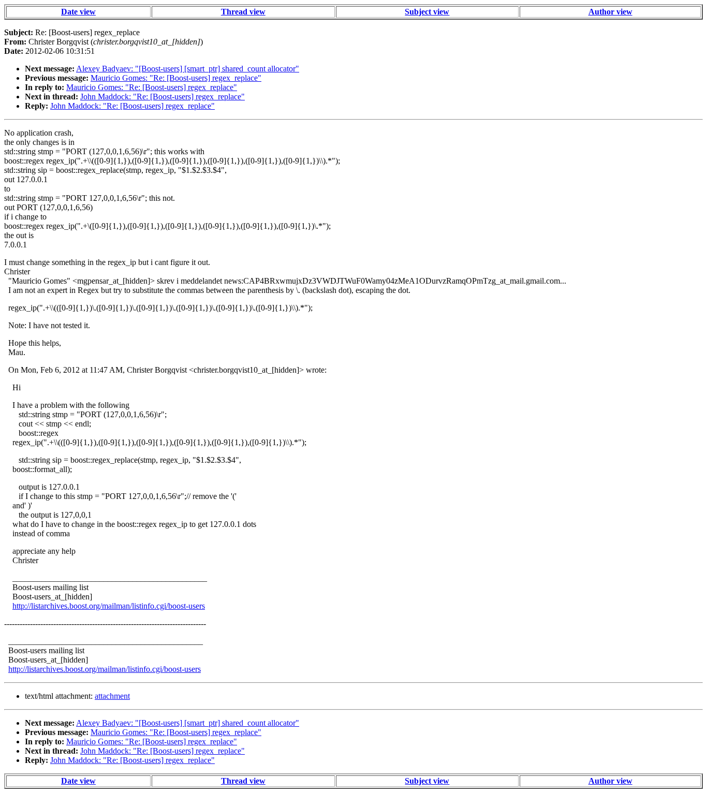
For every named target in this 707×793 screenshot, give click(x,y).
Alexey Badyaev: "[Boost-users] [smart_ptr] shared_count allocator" (187, 68)
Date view (78, 11)
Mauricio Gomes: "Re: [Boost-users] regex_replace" (176, 78)
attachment (112, 696)
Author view (610, 11)
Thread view (243, 11)
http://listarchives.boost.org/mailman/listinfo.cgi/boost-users (108, 605)
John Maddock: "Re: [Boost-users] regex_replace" (162, 96)
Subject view (427, 11)
